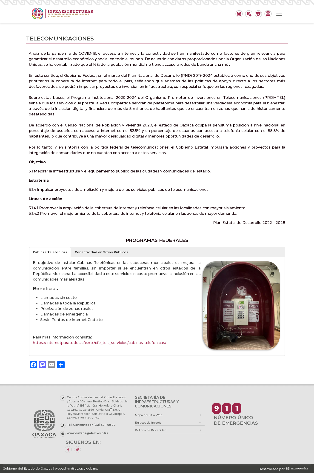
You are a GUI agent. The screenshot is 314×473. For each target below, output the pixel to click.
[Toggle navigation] (279, 13)
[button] (50, 252)
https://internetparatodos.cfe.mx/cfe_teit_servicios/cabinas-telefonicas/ (99, 343)
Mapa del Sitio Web (148, 415)
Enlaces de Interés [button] (148, 422)
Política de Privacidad (150, 430)
